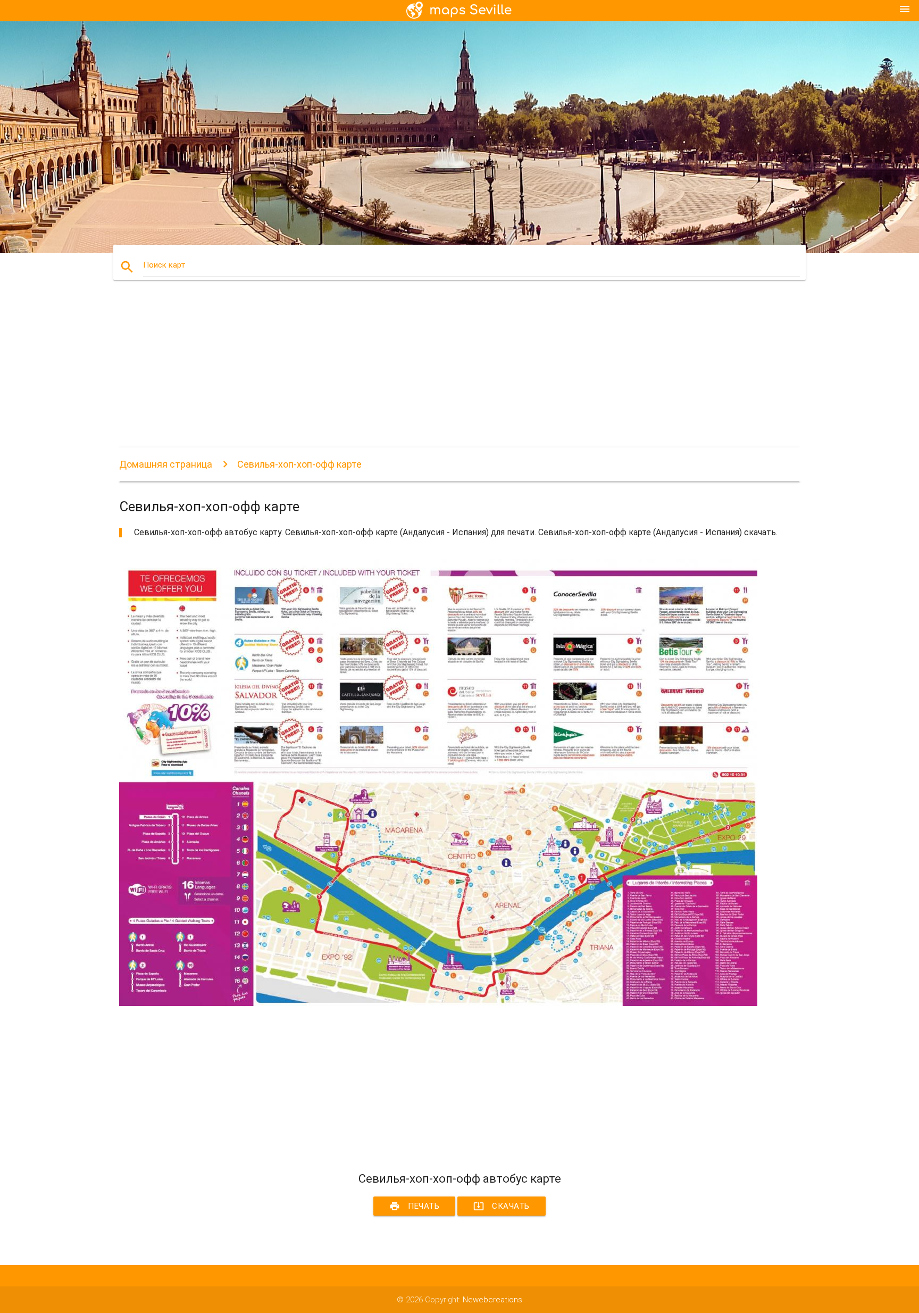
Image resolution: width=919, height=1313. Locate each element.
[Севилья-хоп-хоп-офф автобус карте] (438, 1003)
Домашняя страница (165, 464)
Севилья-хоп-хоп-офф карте (299, 464)
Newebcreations (492, 1299)
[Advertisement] (438, 372)
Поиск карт (164, 265)
